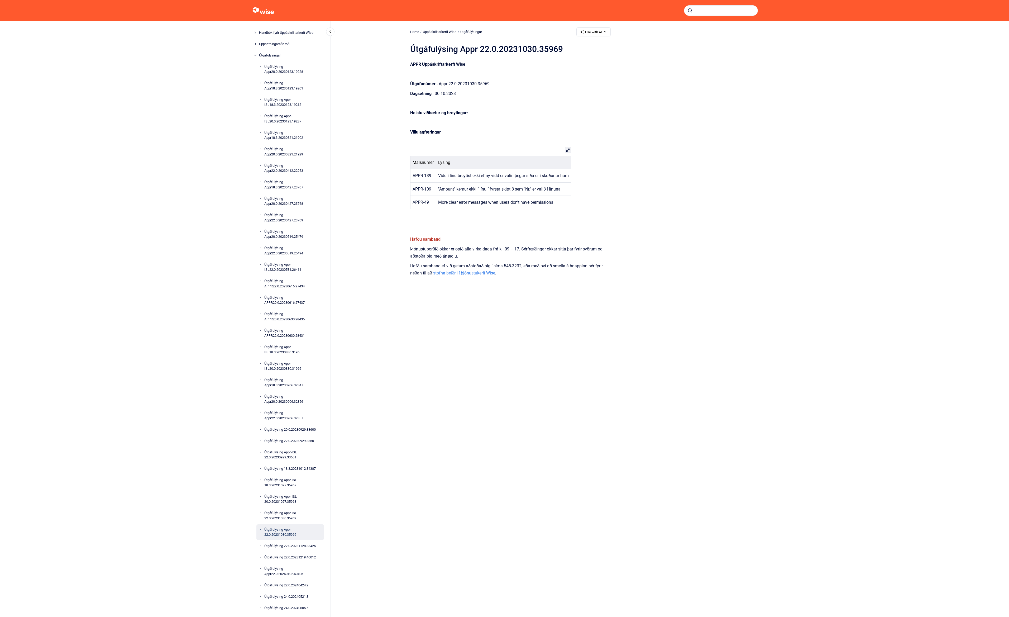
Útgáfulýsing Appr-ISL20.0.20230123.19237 (282, 118)
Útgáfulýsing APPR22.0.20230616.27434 (284, 283)
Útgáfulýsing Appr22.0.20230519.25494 (283, 250)
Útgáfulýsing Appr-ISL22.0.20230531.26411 (282, 267)
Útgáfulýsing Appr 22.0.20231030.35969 (280, 532)
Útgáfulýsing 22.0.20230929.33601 (290, 441)
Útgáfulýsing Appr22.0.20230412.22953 (283, 168)
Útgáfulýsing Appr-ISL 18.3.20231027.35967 (280, 482)
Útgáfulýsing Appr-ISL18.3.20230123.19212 (282, 102)
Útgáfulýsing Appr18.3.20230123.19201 (283, 85)
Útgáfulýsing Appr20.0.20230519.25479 (283, 234)
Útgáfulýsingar (270, 55)
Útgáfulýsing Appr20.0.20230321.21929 (283, 151)
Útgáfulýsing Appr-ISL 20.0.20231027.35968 (280, 499)
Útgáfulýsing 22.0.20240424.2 (286, 585)
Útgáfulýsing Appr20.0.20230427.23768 (283, 201)
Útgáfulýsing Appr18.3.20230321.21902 (283, 135)
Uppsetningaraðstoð (274, 44)
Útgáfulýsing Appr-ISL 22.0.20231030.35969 (280, 515)
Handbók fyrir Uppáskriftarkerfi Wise (286, 33)
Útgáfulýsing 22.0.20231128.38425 (290, 546)
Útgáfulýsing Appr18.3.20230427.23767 (283, 184)
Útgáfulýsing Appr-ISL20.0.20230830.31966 (282, 366)
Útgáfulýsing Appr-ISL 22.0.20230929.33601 (280, 454)
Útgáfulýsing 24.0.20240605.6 (286, 608)
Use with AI (593, 32)
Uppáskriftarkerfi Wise (439, 32)
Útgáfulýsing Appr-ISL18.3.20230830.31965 (282, 349)
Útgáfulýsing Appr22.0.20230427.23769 (283, 217)
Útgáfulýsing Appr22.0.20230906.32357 (283, 415)
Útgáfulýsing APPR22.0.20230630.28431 (284, 333)
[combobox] (721, 11)
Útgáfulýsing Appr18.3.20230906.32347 (283, 382)
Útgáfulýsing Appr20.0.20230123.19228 (283, 69)
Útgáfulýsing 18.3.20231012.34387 (290, 469)
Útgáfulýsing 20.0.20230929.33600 (290, 429)
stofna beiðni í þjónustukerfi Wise (464, 273)
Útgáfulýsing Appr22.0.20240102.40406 (283, 571)
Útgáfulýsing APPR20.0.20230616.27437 (284, 300)
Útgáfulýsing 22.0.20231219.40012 (290, 557)
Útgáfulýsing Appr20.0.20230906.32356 (283, 399)
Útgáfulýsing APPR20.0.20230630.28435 (284, 316)
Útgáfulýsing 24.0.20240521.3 (286, 597)
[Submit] (690, 10)
